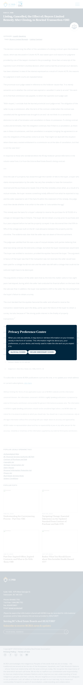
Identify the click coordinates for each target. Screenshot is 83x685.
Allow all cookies (18, 352)
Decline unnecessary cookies (42, 352)
